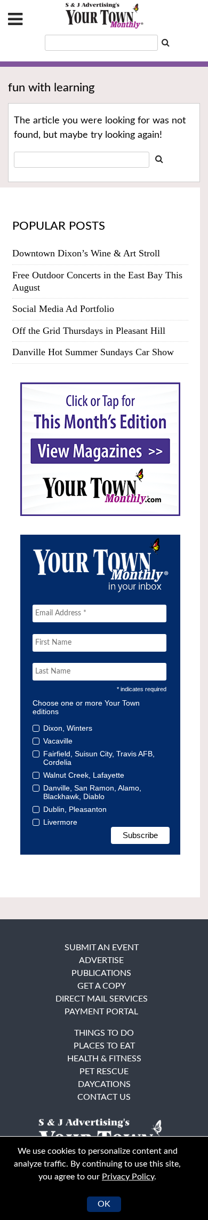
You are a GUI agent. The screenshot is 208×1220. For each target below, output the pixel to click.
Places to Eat (104, 1046)
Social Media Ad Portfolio (63, 308)
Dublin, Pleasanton (75, 809)
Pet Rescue (104, 1071)
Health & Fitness (104, 1058)
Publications (101, 973)
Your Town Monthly (104, 16)
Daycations (104, 1084)
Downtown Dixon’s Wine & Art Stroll (86, 253)
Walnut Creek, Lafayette (83, 775)
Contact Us (104, 1097)
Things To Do (104, 1033)
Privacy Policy (128, 1176)
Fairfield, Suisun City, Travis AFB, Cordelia (99, 758)
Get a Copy (101, 986)
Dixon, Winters (67, 728)
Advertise (101, 960)
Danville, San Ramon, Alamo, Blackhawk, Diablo (92, 792)
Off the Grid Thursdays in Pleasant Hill (88, 330)
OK (104, 1204)
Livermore (60, 822)
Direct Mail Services (101, 999)
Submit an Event (102, 947)
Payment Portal (101, 1011)
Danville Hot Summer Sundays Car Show (93, 352)
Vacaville (58, 741)
